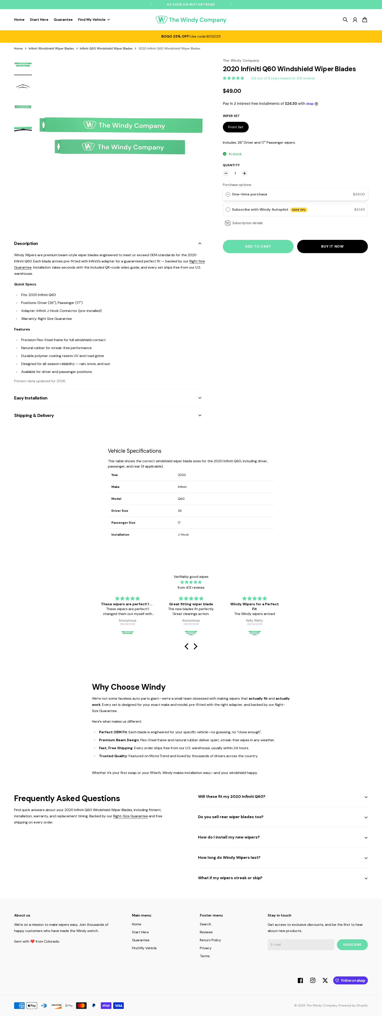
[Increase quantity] (244, 173)
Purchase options (237, 184)
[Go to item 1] (23, 65)
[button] (188, 646)
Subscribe (352, 945)
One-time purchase (249, 194)
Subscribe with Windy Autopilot (269, 209)
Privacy (206, 948)
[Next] (231, 4)
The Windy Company (321, 1005)
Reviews (206, 932)
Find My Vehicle (144, 948)
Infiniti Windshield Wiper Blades (51, 48)
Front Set (235, 127)
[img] (191, 582)
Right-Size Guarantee (130, 816)
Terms (205, 956)
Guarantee (140, 940)
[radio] (228, 194)
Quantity (231, 165)
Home (18, 48)
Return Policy (210, 940)
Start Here (140, 932)
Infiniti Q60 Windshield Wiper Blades (106, 48)
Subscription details (247, 223)
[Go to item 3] (23, 107)
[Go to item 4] (23, 129)
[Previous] (151, 4)
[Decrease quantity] (226, 173)
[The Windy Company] (191, 20)
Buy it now (332, 246)
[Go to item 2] (23, 86)
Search (205, 924)
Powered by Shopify (353, 1005)
